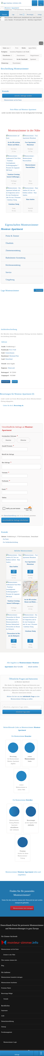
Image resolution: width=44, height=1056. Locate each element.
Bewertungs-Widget (7, 993)
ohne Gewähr (18, 667)
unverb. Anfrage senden (23, 96)
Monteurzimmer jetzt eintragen (23, 908)
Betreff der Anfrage (8, 454)
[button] (22, 31)
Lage (13, 14)
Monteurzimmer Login (10, 1042)
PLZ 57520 (12, 350)
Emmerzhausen (10, 353)
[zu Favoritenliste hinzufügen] (3, 19)
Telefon (4, 497)
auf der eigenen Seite (31, 822)
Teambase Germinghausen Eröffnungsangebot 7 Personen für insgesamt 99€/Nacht (14, 176)
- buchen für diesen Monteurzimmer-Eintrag (22, 854)
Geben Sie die (13, 405)
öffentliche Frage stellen (23, 712)
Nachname (5, 481)
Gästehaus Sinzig (13, 204)
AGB (2, 1016)
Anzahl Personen (7, 446)
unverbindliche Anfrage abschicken (15, 520)
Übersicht (4, 14)
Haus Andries (30, 199)
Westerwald (11, 368)
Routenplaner (39, 290)
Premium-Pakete (6, 988)
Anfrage (40, 14)
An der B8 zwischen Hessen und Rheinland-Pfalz (14, 144)
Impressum (4, 1010)
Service (8, 272)
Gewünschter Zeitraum (9, 436)
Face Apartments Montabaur (30, 144)
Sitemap (3, 1027)
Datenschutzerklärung (10, 515)
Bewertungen (31, 14)
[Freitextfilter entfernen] (35, 3)
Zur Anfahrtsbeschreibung (10, 542)
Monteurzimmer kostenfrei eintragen (11, 977)
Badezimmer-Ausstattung (15, 258)
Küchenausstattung (12, 265)
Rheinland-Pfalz (14, 356)
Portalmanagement (6, 1032)
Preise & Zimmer (12, 236)
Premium (39, 132)
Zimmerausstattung (13, 250)
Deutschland (8, 359)
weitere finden (30, 759)
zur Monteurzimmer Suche (2, 8)
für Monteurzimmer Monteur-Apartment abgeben (13, 760)
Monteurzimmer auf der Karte (13, 100)
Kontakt (14, 381)
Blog (2, 965)
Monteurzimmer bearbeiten (9, 982)
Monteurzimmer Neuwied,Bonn (30, 166)
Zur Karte (6, 539)
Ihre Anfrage (6, 462)
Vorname (5, 472)
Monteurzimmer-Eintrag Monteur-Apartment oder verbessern (14, 825)
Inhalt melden (33, 667)
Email (4, 489)
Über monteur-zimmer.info (9, 960)
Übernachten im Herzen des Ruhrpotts (13, 635)
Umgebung (10, 280)
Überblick (9, 243)
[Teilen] (36, 1053)
